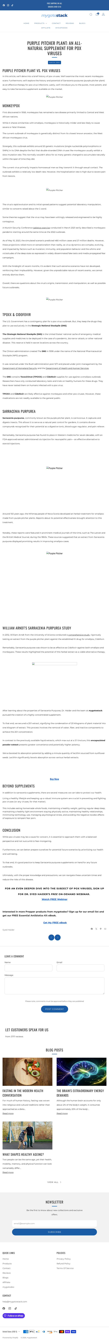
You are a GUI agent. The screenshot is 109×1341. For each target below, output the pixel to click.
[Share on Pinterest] (100, 929)
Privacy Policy (64, 1259)
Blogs (82, 23)
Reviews (70, 23)
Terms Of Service (65, 1268)
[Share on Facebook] (92, 929)
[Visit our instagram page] (8, 5)
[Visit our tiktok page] (12, 5)
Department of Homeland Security (20, 368)
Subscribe (54, 1232)
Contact (56, 23)
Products (39, 23)
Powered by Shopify (10, 1338)
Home (26, 23)
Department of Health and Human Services (67, 368)
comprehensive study (79, 635)
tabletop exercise (41, 227)
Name (8, 962)
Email (59, 962)
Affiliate (45, 28)
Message (9, 975)
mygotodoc (61, 28)
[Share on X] (96, 929)
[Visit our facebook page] (4, 5)
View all (52, 1182)
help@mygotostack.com (15, 1301)
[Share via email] (105, 929)
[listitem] (54, 5)
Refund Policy (63, 1263)
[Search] (90, 14)
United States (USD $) (10, 1331)
